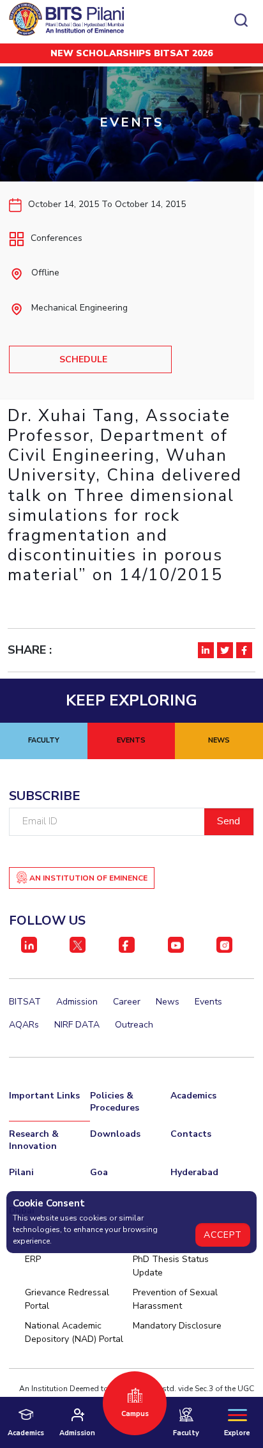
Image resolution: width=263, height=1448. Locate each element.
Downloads (115, 1134)
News (167, 1002)
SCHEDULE (83, 359)
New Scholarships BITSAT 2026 (131, 53)
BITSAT (25, 1002)
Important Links (44, 1096)
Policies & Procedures (114, 1102)
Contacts (190, 1134)
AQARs (24, 1025)
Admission (77, 1002)
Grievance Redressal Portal (67, 1299)
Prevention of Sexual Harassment (175, 1299)
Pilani (21, 1172)
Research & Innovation (34, 1140)
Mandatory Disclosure (177, 1326)
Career (126, 1002)
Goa (99, 1172)
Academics (193, 1096)
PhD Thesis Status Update (171, 1266)
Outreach (134, 1025)
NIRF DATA (77, 1025)
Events (208, 1002)
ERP (33, 1259)
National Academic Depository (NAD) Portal (74, 1332)
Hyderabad (194, 1172)
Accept (223, 1235)
